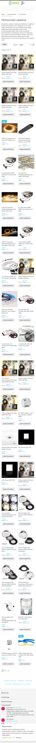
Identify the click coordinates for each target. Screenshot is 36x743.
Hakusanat (8, 684)
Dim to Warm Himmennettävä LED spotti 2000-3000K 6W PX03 (9, 380)
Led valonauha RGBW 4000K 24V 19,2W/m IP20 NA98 (25, 243)
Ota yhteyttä (28, 680)
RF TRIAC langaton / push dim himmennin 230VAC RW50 (25, 414)
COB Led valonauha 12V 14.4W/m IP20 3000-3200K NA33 (25, 655)
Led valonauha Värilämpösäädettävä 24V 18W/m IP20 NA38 (25, 174)
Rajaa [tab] (4, 44)
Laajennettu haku (17, 684)
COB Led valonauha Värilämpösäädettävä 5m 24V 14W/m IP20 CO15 (8, 243)
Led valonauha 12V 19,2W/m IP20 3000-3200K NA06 (9, 345)
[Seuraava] (8, 670)
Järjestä (15, 44)
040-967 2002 (17, 707)
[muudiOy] (16, 3)
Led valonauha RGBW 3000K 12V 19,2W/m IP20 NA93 (25, 209)
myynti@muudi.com (12, 721)
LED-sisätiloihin (23, 14)
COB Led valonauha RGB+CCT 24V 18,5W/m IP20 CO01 (8, 311)
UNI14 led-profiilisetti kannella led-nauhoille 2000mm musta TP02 (24, 140)
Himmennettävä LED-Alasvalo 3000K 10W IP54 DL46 (9, 549)
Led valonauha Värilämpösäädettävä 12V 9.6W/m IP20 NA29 (9, 514)
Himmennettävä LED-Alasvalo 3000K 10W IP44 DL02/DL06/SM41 (9, 584)
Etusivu (3, 14)
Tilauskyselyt (20, 680)
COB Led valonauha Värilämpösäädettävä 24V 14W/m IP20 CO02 (9, 209)
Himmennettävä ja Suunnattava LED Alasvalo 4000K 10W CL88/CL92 (25, 584)
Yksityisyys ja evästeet (10, 680)
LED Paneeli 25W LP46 (8, 480)
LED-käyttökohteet (11, 14)
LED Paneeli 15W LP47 (24, 447)
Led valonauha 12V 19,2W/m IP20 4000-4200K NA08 (25, 311)
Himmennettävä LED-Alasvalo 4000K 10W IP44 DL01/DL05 (25, 549)
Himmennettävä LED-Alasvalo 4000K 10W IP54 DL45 (25, 514)
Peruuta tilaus (27, 684)
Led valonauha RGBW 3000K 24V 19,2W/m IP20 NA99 (9, 174)
